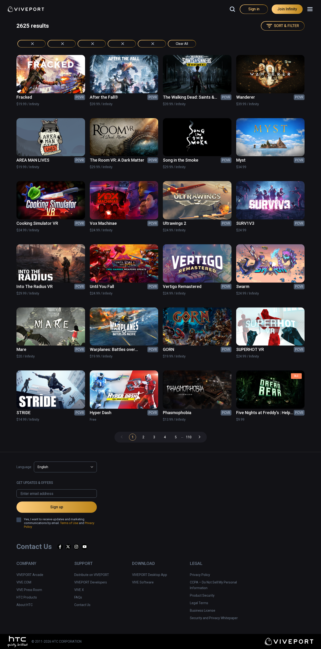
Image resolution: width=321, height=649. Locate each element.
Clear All (182, 44)
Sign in (253, 9)
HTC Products (26, 597)
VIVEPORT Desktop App (149, 575)
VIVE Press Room (29, 590)
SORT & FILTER (286, 25)
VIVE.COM (23, 582)
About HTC (24, 605)
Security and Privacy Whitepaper (214, 618)
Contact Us (82, 605)
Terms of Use (69, 523)
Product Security (202, 595)
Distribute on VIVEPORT (91, 575)
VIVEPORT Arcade (29, 575)
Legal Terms (199, 603)
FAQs (78, 597)
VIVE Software (143, 582)
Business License (202, 610)
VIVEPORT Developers (90, 582)
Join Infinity (287, 9)
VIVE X (79, 590)
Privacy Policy (200, 575)
